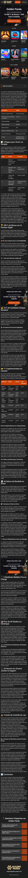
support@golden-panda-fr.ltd (14, 871)
